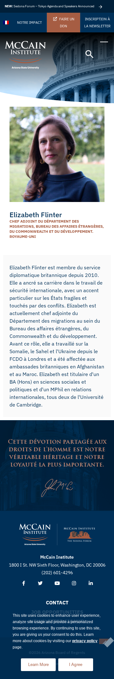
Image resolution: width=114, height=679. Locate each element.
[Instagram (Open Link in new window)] (74, 583)
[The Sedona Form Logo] (79, 534)
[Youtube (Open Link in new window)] (57, 583)
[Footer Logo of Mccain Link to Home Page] (35, 534)
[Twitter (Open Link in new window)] (40, 583)
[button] (89, 54)
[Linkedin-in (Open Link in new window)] (90, 583)
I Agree (76, 664)
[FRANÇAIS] (6, 22)
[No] (104, 641)
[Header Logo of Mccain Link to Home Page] (25, 55)
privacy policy (85, 641)
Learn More (42, 662)
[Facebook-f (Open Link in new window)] (23, 583)
